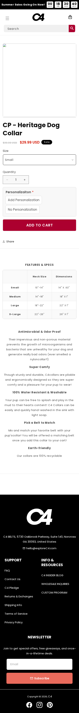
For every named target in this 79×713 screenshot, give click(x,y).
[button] (7, 17)
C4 (50, 696)
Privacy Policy (14, 622)
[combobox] (39, 28)
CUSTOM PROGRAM (54, 592)
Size (6, 151)
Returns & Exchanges (19, 596)
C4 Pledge (12, 588)
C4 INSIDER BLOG (52, 575)
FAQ (7, 570)
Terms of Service (16, 614)
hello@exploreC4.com (41, 548)
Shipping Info (13, 605)
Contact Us (12, 579)
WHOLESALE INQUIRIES (55, 584)
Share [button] (10, 241)
